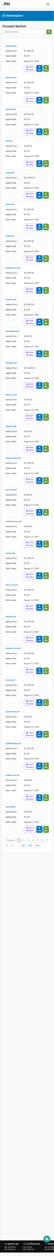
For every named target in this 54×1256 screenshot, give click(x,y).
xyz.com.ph (11, 490)
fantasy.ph (11, 109)
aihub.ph (10, 204)
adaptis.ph (11, 617)
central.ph (11, 807)
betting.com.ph (13, 268)
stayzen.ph (11, 426)
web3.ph (10, 236)
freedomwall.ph (13, 458)
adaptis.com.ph (13, 648)
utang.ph (10, 173)
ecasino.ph (11, 299)
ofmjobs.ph (11, 363)
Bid (46, 70)
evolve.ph (10, 553)
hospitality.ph (12, 331)
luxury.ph (10, 680)
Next (37, 845)
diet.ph (9, 141)
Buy (39, 70)
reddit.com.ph (12, 775)
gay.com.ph (11, 395)
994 (30, 845)
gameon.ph (11, 77)
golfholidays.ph (13, 743)
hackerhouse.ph (14, 521)
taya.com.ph (12, 585)
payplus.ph (11, 46)
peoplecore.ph (13, 712)
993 (23, 845)
